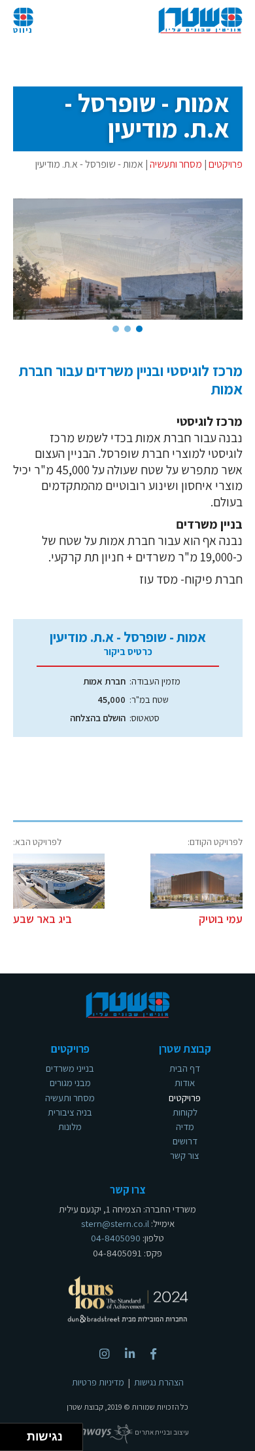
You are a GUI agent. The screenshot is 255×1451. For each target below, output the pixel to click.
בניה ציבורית (70, 1112)
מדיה (185, 1126)
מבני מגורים (70, 1082)
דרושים (185, 1141)
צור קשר (184, 1155)
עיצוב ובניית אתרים (161, 1432)
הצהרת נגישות (159, 1382)
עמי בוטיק (220, 918)
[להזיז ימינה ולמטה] (17, 1440)
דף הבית (184, 1068)
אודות (185, 1082)
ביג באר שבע (42, 918)
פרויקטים (226, 164)
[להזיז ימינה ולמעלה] (17, 1433)
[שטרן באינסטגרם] (104, 1354)
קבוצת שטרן (200, 21)
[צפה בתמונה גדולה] (128, 259)
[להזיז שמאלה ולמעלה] (10, 1433)
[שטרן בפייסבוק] (153, 1354)
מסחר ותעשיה (176, 164)
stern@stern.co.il (115, 1223)
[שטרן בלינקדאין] (130, 1354)
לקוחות (185, 1112)
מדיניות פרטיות (98, 1382)
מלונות (70, 1126)
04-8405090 (116, 1238)
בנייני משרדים (70, 1068)
